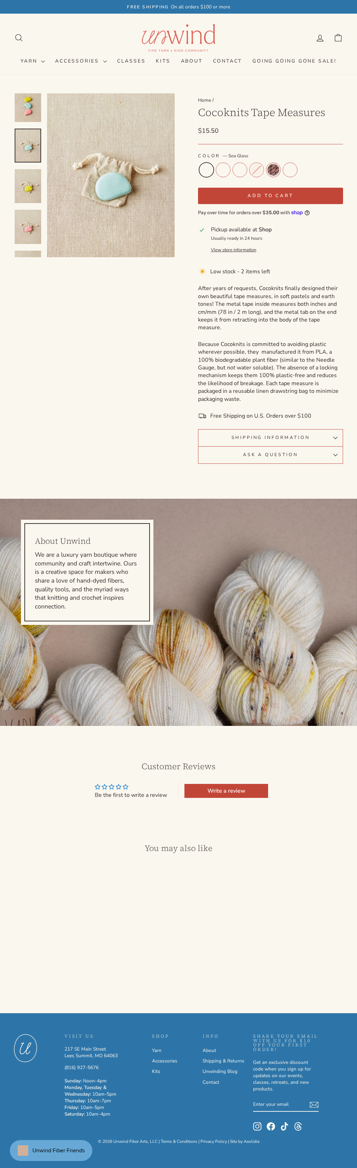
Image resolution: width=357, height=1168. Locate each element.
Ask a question (270, 455)
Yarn (30, 61)
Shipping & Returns (223, 1061)
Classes (131, 61)
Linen (257, 170)
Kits (163, 61)
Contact (227, 61)
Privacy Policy (213, 1141)
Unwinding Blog (220, 1071)
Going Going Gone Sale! (294, 61)
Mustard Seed (223, 170)
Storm (290, 170)
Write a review (226, 791)
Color (223, 156)
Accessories (78, 61)
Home (204, 100)
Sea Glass (206, 170)
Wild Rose (240, 170)
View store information (233, 250)
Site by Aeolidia (244, 1141)
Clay (273, 170)
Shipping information (270, 437)
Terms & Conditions (179, 1141)
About (192, 61)
